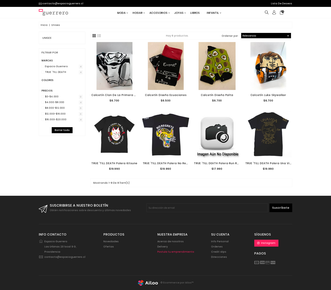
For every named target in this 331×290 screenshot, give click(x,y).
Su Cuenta (220, 234)
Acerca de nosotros (170, 241)
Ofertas (108, 246)
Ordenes (217, 246)
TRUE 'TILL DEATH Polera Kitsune (114, 163)
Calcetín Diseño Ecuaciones (166, 95)
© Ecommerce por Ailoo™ (177, 282)
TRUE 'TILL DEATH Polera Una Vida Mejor (274, 163)
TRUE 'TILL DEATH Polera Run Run (217, 163)
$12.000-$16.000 (55, 113)
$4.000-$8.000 (54, 102)
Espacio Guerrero (56, 66)
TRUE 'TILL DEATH (55, 72)
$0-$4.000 (52, 96)
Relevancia (266, 36)
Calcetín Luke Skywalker (268, 95)
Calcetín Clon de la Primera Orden (117, 95)
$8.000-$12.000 (55, 108)
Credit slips (218, 251)
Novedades (111, 241)
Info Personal (220, 241)
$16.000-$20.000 (56, 119)
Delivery (162, 246)
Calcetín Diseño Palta (217, 95)
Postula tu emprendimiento (175, 251)
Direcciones (219, 257)
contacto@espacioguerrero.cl (65, 257)
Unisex (47, 38)
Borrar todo (62, 130)
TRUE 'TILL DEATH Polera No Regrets (168, 163)
